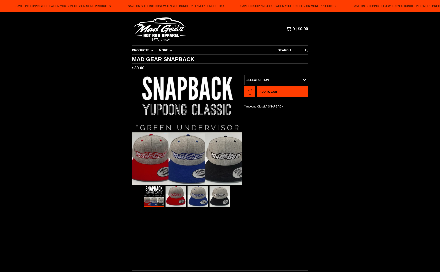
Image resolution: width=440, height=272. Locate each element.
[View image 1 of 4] (154, 196)
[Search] (306, 50)
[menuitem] (142, 50)
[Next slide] (237, 130)
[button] (220, 6)
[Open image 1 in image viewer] (187, 130)
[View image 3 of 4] (198, 196)
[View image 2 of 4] (176, 196)
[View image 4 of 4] (220, 196)
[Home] (160, 29)
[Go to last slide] (137, 130)
